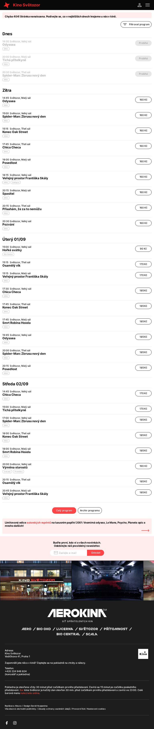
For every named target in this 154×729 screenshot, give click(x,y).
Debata (7, 471)
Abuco (18, 706)
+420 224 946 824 (16, 671)
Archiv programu (90, 510)
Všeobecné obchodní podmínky (21, 709)
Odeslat (95, 552)
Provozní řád (79, 709)
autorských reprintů (39, 522)
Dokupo (15, 182)
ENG (6, 105)
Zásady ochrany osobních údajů (54, 709)
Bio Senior (8, 254)
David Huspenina (39, 706)
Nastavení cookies (96, 709)
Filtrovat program (139, 24)
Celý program (64, 510)
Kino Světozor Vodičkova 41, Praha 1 (17, 655)
